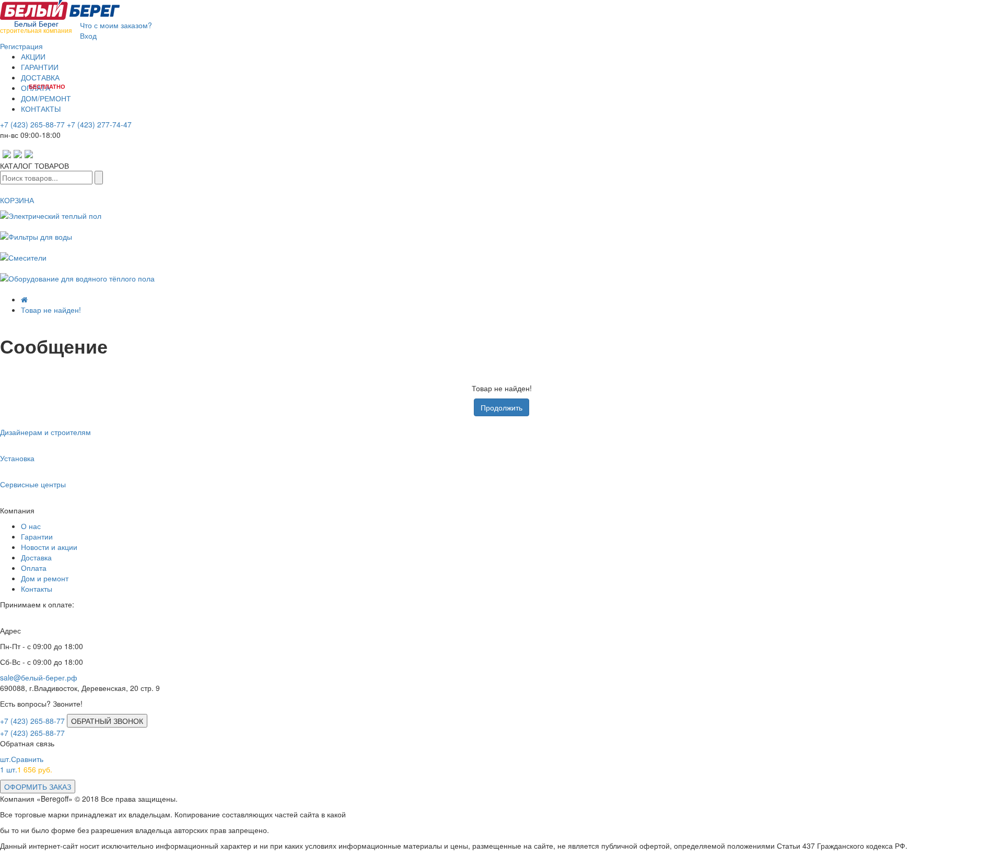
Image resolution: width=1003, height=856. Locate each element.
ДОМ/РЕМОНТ (46, 98)
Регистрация (21, 46)
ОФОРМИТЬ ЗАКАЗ (37, 786)
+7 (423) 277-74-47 (99, 124)
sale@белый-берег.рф (38, 677)
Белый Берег (36, 25)
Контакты (36, 588)
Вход (88, 35)
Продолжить (501, 407)
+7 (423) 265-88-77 (32, 124)
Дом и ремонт (44, 578)
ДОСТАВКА (40, 77)
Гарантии (37, 536)
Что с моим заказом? (116, 25)
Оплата (33, 567)
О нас (31, 526)
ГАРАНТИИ (40, 67)
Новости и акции (49, 547)
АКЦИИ (33, 56)
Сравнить (21, 759)
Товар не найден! (51, 309)
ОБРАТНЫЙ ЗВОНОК (107, 721)
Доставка (36, 557)
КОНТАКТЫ (41, 108)
